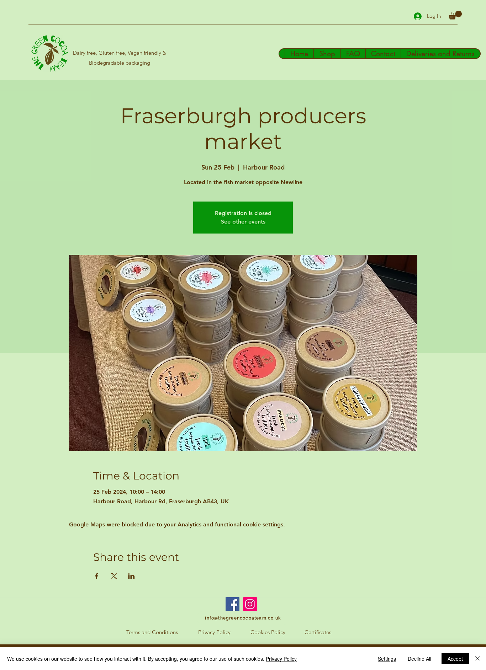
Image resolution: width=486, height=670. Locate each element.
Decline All (419, 658)
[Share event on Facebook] (96, 576)
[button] (455, 15)
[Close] (477, 658)
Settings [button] (387, 658)
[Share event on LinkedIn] (131, 576)
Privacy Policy (281, 658)
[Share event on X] (114, 576)
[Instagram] (250, 604)
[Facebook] (232, 604)
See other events (243, 221)
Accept (455, 658)
